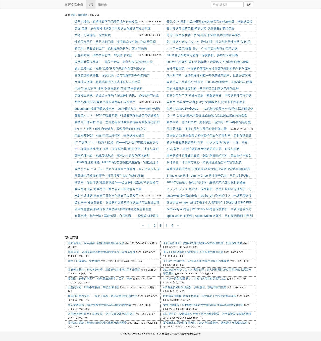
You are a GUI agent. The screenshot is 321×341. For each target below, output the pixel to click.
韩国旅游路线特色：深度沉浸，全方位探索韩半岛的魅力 (112, 75)
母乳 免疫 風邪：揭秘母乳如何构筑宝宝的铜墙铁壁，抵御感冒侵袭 (202, 243)
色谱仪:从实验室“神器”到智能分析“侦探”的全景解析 (109, 88)
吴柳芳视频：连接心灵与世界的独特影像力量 (197, 128)
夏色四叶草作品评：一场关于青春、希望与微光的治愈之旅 (114, 61)
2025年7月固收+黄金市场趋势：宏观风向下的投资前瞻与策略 (208, 61)
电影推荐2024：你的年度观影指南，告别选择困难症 (109, 135)
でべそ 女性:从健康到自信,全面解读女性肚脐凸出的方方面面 (207, 115)
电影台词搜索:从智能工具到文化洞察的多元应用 (107, 195)
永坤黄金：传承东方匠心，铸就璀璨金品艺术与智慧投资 (204, 162)
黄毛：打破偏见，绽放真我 (93, 35)
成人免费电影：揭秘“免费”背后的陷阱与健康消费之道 (110, 68)
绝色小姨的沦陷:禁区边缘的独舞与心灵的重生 (105, 102)
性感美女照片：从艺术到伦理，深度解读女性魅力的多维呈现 (115, 41)
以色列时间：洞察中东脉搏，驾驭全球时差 (103, 55)
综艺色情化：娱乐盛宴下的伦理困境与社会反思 (106, 21)
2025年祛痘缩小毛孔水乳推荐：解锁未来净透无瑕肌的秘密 (206, 182)
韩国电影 (102, 4)
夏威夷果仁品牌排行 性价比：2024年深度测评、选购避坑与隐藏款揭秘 (205, 322)
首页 (90, 4)
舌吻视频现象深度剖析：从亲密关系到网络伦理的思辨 (203, 88)
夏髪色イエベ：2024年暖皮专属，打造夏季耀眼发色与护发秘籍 (117, 115)
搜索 (248, 4)
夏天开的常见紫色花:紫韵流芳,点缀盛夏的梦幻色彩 (200, 28)
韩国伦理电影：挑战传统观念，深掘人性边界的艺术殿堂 (112, 155)
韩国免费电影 (74, 4)
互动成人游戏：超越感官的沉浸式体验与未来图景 (108, 81)
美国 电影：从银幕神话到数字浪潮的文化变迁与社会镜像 (113, 28)
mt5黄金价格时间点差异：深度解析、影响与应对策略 (202, 55)
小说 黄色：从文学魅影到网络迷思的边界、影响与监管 (203, 148)
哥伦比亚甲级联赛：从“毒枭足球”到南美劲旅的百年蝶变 (204, 35)
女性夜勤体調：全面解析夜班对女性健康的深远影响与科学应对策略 (203, 305)
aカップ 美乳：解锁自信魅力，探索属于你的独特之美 (110, 128)
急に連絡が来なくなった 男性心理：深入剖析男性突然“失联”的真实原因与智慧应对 (207, 271)
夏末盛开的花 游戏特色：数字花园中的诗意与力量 (108, 189)
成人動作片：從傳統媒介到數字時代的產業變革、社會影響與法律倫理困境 (207, 314)
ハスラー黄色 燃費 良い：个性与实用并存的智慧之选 (202, 48)
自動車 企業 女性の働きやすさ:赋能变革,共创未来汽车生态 (206, 102)
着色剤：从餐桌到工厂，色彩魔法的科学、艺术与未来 (111, 48)
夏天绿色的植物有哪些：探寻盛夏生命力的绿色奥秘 (109, 175)
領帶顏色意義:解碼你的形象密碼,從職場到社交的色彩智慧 (113, 209)
